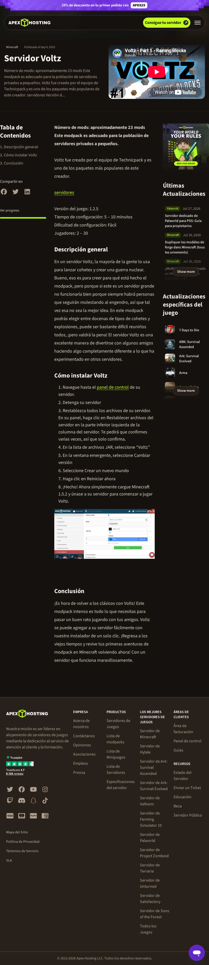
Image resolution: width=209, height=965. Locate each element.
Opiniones (82, 745)
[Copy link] (113, 250)
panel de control (113, 387)
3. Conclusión (11, 163)
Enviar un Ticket (187, 788)
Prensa (79, 772)
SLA (9, 860)
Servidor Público (188, 815)
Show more (186, 271)
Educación (182, 797)
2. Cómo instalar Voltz (18, 155)
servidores (64, 192)
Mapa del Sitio (17, 832)
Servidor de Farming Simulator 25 (151, 819)
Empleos (80, 763)
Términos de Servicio (22, 851)
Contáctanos (84, 736)
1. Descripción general (19, 147)
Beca (178, 806)
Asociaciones (84, 754)
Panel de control (187, 741)
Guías (178, 750)
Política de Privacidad (23, 841)
